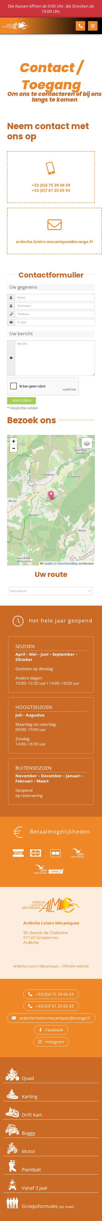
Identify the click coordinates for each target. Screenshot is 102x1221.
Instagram (54, 1041)
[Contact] (80, 26)
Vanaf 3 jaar (35, 1188)
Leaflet (47, 563)
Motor (28, 1151)
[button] (51, 495)
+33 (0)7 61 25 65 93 (51, 190)
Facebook (54, 1029)
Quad (28, 1078)
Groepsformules (48, 1206)
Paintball (31, 1169)
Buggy (28, 1133)
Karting (29, 1096)
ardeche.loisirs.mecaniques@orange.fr (54, 1018)
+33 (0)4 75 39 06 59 (51, 185)
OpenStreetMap (67, 563)
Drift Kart (32, 1115)
